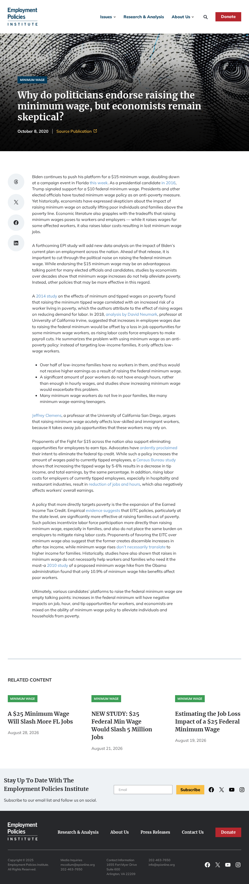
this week (99, 182)
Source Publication (74, 131)
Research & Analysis (144, 16)
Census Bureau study (156, 459)
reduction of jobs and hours (114, 484)
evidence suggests (103, 510)
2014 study (46, 295)
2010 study (57, 565)
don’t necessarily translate (141, 546)
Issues (106, 16)
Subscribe (190, 789)
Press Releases (155, 832)
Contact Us (193, 832)
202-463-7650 (71, 869)
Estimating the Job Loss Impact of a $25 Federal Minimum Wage (207, 721)
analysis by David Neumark (131, 314)
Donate (228, 16)
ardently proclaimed (158, 447)
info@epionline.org (162, 864)
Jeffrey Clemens (47, 415)
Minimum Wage (32, 80)
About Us (181, 16)
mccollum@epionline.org (78, 864)
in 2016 (168, 182)
